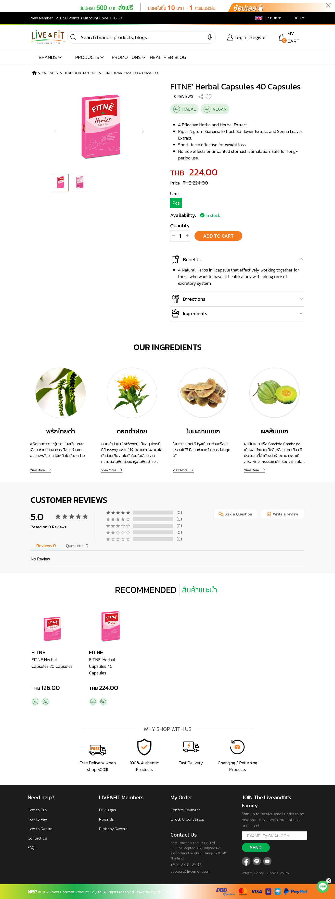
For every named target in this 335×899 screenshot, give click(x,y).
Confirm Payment (185, 810)
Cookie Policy (278, 873)
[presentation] (55, 131)
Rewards (106, 819)
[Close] (328, 5)
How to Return (40, 829)
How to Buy (37, 810)
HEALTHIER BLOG (168, 57)
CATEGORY (50, 73)
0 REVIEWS (183, 96)
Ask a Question (238, 514)
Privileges (107, 810)
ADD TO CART (218, 236)
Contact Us (37, 838)
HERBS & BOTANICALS (81, 73)
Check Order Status (187, 819)
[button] (264, 18)
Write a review (285, 514)
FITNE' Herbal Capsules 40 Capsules (130, 73)
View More (37, 470)
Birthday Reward (113, 829)
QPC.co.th (164, 892)
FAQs (32, 847)
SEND (256, 847)
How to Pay (37, 819)
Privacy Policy (253, 873)
